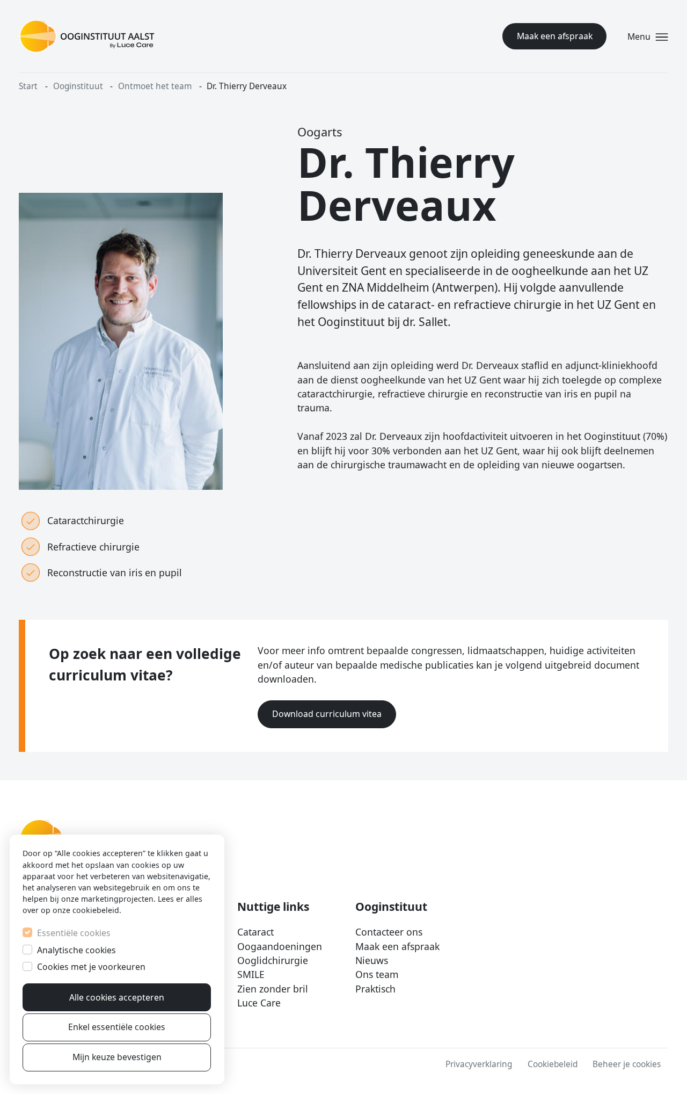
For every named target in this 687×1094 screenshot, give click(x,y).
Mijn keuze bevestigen (117, 1057)
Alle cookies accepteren (116, 997)
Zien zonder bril (272, 988)
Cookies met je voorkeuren (91, 967)
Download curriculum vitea (327, 714)
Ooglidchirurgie (272, 960)
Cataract (255, 931)
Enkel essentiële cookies (116, 1027)
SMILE (251, 974)
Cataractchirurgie (85, 520)
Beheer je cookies (627, 1064)
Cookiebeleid (553, 1064)
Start (28, 86)
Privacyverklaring (478, 1064)
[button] (646, 36)
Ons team (376, 974)
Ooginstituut (78, 86)
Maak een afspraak (555, 36)
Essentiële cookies (74, 933)
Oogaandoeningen (279, 946)
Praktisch (375, 988)
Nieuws (371, 960)
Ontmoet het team (155, 86)
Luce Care (259, 1002)
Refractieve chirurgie (93, 546)
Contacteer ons (388, 931)
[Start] (87, 36)
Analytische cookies (76, 950)
